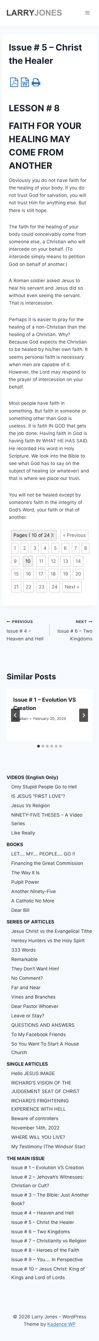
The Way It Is (25, 872)
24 (54, 587)
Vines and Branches (33, 997)
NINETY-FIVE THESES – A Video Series (46, 819)
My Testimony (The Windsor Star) (48, 1146)
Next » (72, 587)
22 (28, 587)
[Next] (83, 715)
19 (65, 574)
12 (53, 561)
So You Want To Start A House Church (45, 1048)
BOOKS (15, 844)
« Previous (74, 535)
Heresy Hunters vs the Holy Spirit (48, 940)
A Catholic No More (32, 901)
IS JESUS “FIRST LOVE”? (38, 796)
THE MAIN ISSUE (26, 1158)
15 (16, 574)
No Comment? (27, 978)
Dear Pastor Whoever (34, 1006)
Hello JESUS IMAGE (33, 1073)
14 (78, 561)
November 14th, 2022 (35, 1128)
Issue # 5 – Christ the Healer (42, 1222)
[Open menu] (87, 12)
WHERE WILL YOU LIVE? (38, 1137)
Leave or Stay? (27, 1015)
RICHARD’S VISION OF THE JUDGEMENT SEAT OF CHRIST (45, 1087)
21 (16, 587)
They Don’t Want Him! (35, 969)
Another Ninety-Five (33, 891)
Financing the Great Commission (47, 863)
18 (53, 574)
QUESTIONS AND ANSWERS (43, 1025)
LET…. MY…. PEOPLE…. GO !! (43, 854)
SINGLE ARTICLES (27, 1064)
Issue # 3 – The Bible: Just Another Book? (50, 1199)
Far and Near (25, 987)
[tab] (38, 746)
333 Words (23, 950)
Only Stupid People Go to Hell (44, 787)
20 (78, 574)
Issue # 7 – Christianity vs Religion (48, 1241)
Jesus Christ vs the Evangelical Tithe (51, 931)
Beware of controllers (34, 1118)
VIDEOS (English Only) (32, 777)
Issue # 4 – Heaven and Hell (25, 630)
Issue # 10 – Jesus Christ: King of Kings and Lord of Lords (48, 1273)
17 (40, 574)
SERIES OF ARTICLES (30, 922)
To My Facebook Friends (38, 1034)
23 (42, 587)
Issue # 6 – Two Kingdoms (74, 630)
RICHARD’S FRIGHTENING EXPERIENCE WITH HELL (40, 1105)
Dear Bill (20, 910)
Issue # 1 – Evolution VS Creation (47, 1167)
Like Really (23, 833)
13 (65, 561)
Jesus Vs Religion (30, 805)
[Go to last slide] (15, 715)
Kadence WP (61, 1324)
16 (28, 574)
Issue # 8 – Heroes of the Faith (45, 1250)
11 (41, 561)
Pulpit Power (25, 882)
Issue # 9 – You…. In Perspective (47, 1259)
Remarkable (24, 959)
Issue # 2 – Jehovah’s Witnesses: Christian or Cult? (47, 1181)
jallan (23, 718)
